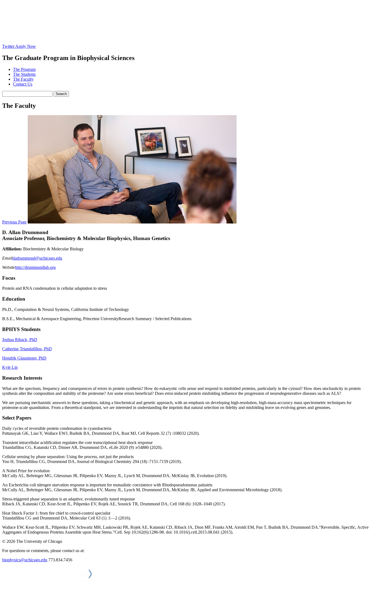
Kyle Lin (10, 367)
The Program (24, 69)
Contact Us (22, 84)
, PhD (41, 358)
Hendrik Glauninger (19, 358)
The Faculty (23, 79)
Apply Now (25, 46)
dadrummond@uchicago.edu (37, 258)
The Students (24, 74)
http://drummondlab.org (35, 267)
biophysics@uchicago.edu (24, 559)
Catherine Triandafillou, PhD (27, 349)
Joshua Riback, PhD (19, 339)
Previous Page (14, 222)
